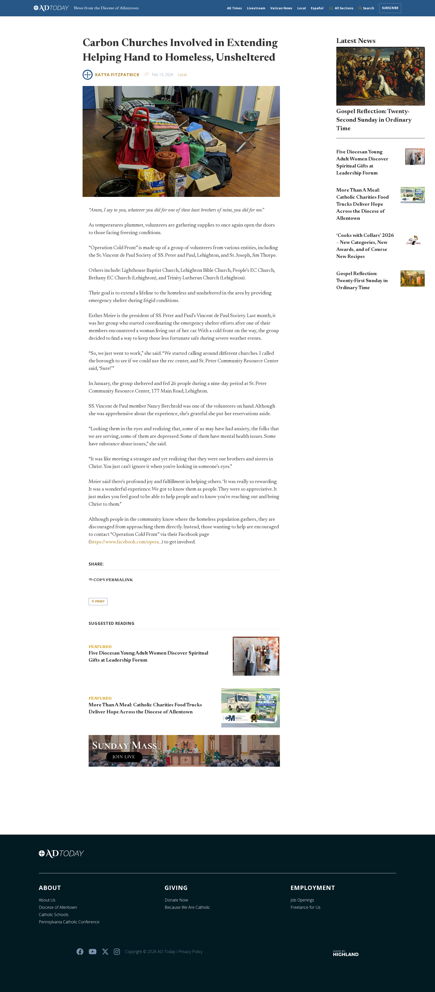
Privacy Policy (190, 951)
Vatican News (281, 8)
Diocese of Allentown (58, 907)
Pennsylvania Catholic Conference (69, 922)
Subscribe (390, 8)
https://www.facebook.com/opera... (126, 542)
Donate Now (176, 900)
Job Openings (302, 900)
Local (301, 8)
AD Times (234, 8)
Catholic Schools (53, 914)
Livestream (256, 8)
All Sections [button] (344, 8)
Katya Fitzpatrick (117, 74)
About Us (47, 900)
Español (317, 8)
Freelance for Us (305, 907)
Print (99, 601)
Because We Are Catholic (187, 907)
